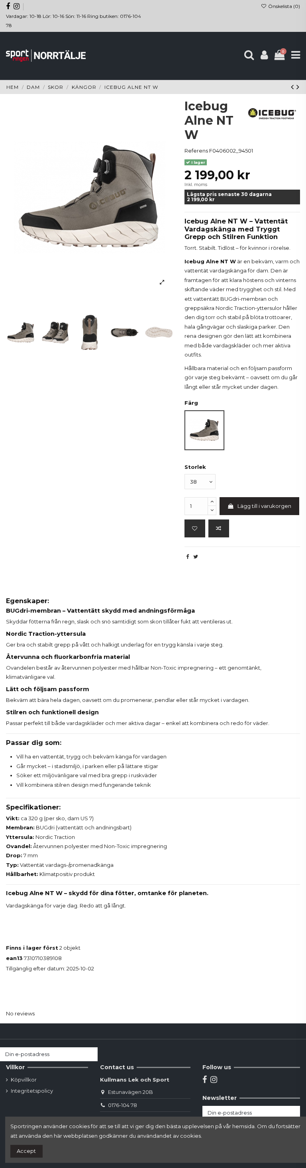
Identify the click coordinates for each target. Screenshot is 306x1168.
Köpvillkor (24, 1079)
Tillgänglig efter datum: (35, 968)
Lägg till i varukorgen (264, 506)
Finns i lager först (32, 948)
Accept (26, 1151)
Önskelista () (283, 6)
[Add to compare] (218, 528)
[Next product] (298, 87)
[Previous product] (293, 87)
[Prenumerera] (90, 1054)
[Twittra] (195, 556)
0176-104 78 (122, 1105)
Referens (196, 150)
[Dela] (187, 556)
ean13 (14, 958)
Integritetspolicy (32, 1091)
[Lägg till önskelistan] (194, 528)
